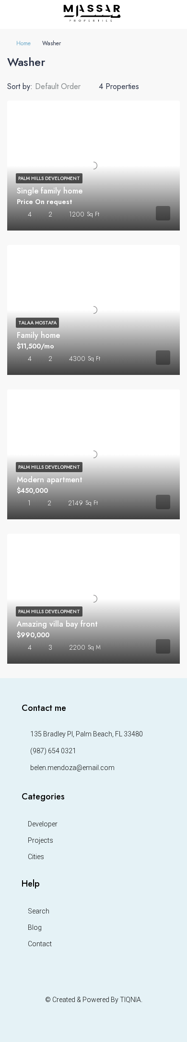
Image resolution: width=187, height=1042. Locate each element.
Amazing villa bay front (57, 624)
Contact (40, 944)
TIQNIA (130, 999)
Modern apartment (49, 479)
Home (23, 43)
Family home (38, 335)
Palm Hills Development (49, 178)
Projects (40, 840)
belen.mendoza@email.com (72, 768)
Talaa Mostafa (37, 322)
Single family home (49, 190)
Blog (35, 927)
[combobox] (66, 87)
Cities (36, 857)
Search (38, 911)
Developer (43, 824)
